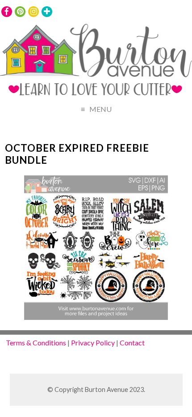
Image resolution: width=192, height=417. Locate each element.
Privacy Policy (93, 342)
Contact (132, 342)
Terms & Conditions (36, 342)
